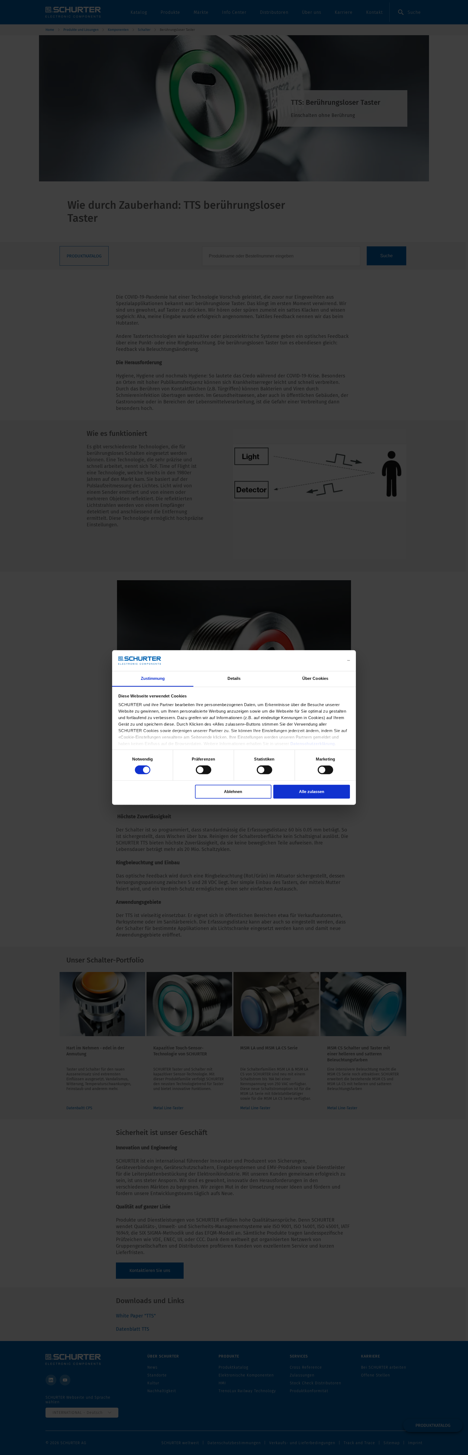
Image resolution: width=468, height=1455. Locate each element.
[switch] (203, 770)
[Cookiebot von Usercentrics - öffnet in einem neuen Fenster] (326, 661)
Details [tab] (234, 678)
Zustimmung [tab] (153, 678)
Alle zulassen (311, 791)
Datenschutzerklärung (312, 743)
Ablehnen (233, 791)
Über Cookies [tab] (315, 678)
